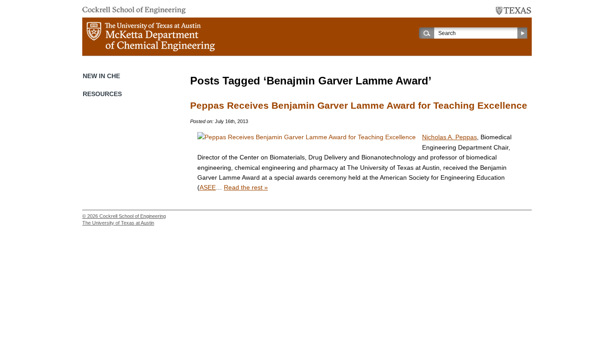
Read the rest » (246, 187)
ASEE (208, 187)
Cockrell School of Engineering (132, 216)
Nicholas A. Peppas (449, 137)
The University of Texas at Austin (118, 223)
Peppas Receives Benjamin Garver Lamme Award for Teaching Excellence (358, 105)
